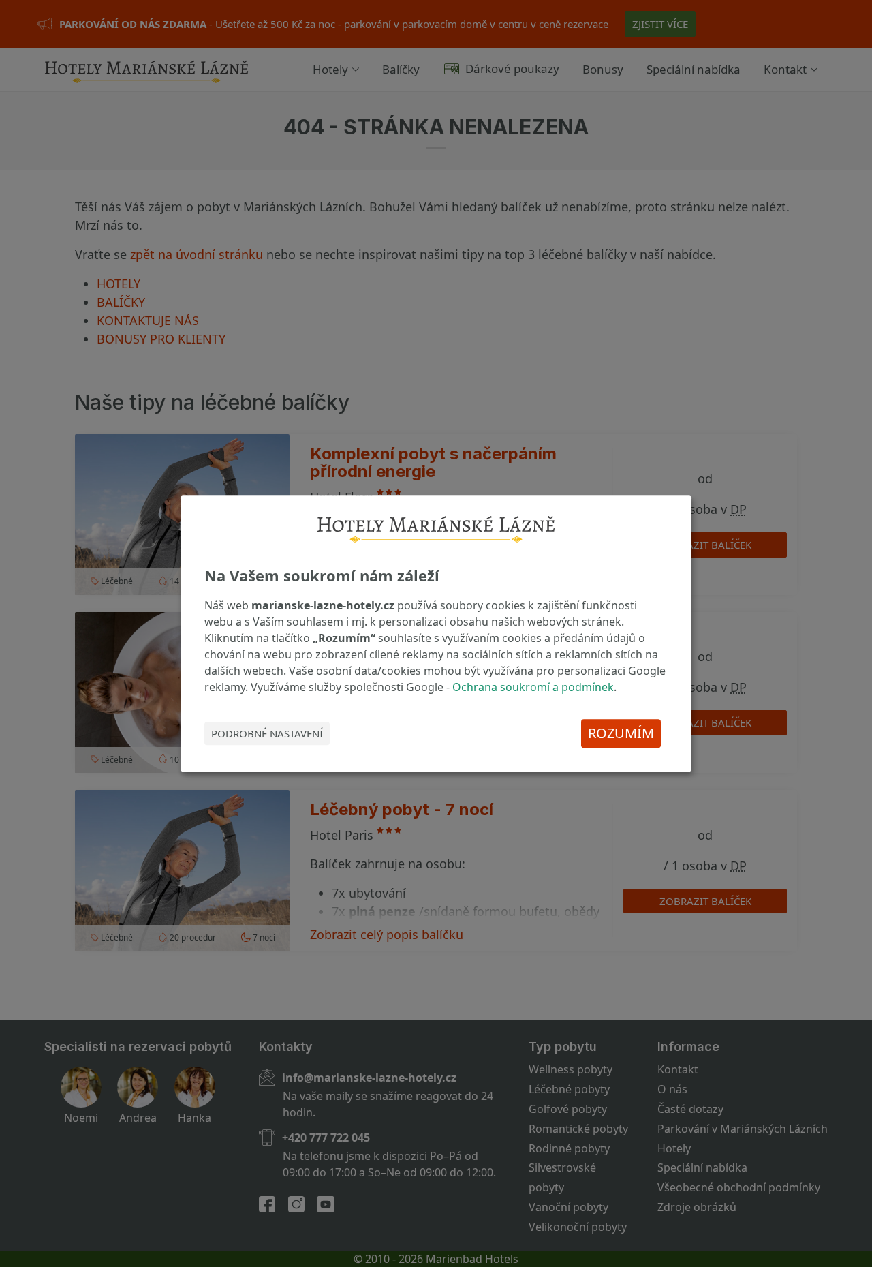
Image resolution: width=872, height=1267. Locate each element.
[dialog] (436, 633)
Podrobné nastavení (267, 733)
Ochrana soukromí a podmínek (533, 687)
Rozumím (621, 733)
